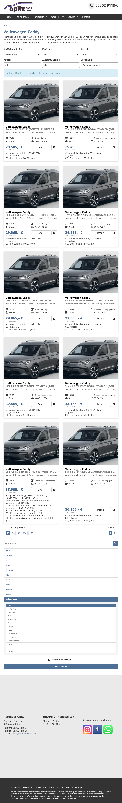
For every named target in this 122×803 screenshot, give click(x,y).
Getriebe (85, 49)
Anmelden (16, 787)
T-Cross (10, 626)
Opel (8, 580)
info (5, 25)
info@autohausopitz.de (24, 733)
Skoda (9, 589)
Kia (7, 575)
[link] (54, 147)
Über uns (56, 16)
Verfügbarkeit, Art (13, 49)
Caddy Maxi (12, 612)
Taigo (10, 644)
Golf (9, 616)
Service (71, 16)
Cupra (9, 555)
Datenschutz (54, 787)
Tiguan (10, 651)
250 (31, 533)
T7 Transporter (13, 641)
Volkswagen (11, 599)
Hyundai (10, 570)
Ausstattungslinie (51, 59)
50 (19, 533)
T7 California (12, 634)
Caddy (10, 605)
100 (24, 533)
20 (13, 533)
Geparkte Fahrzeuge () (62, 659)
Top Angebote (22, 16)
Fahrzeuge (39, 16)
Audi (8, 551)
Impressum (40, 787)
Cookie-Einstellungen (72, 787)
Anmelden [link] (62, 666)
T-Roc (10, 630)
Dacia (8, 560)
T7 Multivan (12, 637)
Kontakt (86, 16)
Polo (9, 623)
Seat (8, 584)
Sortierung (86, 59)
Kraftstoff (47, 49)
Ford (8, 565)
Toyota (9, 594)
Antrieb (7, 59)
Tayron (10, 648)
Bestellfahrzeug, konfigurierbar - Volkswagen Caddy (31, 121)
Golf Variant (12, 619)
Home (8, 16)
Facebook (27, 787)
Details (41, 147)
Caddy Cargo (12, 609)
